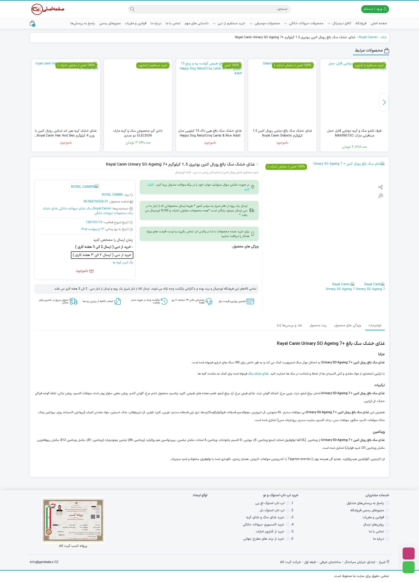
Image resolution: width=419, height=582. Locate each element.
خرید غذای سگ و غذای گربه (265, 517)
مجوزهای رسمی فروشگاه (367, 510)
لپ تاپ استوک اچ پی (269, 503)
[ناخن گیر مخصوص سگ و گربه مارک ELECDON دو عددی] (138, 93)
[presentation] (384, 102)
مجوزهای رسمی (110, 23)
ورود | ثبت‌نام (373, 9)
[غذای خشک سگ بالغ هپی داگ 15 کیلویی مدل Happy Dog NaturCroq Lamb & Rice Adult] (210, 93)
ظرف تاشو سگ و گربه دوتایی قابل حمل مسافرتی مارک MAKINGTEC (354, 133)
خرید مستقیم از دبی (231, 23)
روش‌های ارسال (373, 524)
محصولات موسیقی (267, 23)
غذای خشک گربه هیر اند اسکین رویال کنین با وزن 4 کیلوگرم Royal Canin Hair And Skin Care (66, 133)
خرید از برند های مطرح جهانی (263, 538)
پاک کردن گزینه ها (123, 263)
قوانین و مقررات (135, 23)
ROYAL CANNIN (112, 195)
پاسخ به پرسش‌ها (82, 23)
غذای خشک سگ (258, 373)
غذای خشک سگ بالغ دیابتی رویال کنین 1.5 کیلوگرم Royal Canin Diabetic (282, 133)
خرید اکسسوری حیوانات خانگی (263, 524)
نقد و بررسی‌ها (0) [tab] (289, 325)
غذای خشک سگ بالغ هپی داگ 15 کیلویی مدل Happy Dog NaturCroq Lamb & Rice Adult (210, 133)
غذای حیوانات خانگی (72, 208)
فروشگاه (360, 23)
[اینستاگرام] (409, 553)
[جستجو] (132, 9)
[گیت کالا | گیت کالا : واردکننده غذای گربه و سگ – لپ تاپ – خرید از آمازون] (47, 9)
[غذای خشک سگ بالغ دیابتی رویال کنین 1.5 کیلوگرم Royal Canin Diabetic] (282, 93)
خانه (384, 37)
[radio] (102, 255)
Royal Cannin (368, 37)
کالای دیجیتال (341, 23)
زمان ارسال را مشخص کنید (113, 240)
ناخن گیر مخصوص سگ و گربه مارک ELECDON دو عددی (138, 133)
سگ (89, 208)
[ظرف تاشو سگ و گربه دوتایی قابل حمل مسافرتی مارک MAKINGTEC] (354, 93)
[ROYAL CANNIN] (84, 187)
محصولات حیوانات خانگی (305, 23)
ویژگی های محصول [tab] (347, 325)
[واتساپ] (409, 567)
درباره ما (156, 23)
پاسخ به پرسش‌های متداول (365, 503)
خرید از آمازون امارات (270, 531)
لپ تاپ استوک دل (272, 510)
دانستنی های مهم (196, 23)
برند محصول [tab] (318, 325)
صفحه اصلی (379, 23)
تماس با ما (173, 23)
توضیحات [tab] (375, 325)
